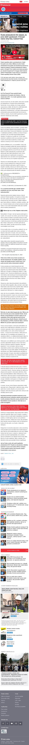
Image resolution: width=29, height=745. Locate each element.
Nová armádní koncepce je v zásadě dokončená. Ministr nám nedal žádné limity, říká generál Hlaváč (17, 565)
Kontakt (17, 704)
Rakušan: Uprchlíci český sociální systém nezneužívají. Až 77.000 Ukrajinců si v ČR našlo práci (13, 362)
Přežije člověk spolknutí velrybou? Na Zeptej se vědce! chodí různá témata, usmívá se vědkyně (17, 528)
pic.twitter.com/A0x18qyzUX (8, 251)
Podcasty (3, 713)
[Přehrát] (3, 85)
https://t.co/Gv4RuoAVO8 (7, 181)
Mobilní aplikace (5, 715)
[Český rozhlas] (5, 1)
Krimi (12, 472)
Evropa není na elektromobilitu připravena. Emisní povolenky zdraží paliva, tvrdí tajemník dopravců (17, 498)
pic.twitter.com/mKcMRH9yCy (8, 182)
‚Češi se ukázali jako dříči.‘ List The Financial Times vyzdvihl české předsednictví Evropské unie (14, 122)
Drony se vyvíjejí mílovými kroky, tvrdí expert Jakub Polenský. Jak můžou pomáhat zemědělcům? (17, 542)
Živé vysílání (5, 478)
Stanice (3, 700)
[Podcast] (2, 90)
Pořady (20, 16)
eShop (2, 702)
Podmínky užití (16, 741)
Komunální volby (5, 698)
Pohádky (4, 475)
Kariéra (17, 702)
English (23, 741)
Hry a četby (4, 472)
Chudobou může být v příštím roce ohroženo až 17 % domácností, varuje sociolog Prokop (17, 505)
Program (13, 16)
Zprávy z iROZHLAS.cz (7, 651)
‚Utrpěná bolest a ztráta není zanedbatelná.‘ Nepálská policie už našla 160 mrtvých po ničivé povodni (14, 674)
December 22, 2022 (21, 185)
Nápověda (17, 698)
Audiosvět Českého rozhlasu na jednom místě (11, 484)
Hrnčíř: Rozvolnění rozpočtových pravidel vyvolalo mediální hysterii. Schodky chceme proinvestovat (16, 571)
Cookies (3, 741)
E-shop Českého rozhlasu (9, 585)
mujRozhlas (4, 468)
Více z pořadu (5, 555)
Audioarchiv (4, 711)
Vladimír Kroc (7, 453)
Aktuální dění (5, 16)
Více (25, 16)
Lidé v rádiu (18, 700)
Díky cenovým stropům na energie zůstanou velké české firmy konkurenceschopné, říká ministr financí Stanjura (13, 307)
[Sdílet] (4, 90)
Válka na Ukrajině (5, 696)
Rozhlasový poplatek (20, 706)
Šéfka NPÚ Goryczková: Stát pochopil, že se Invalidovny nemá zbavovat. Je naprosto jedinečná (16, 558)
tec (12, 453)
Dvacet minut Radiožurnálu (7, 42)
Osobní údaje (9, 741)
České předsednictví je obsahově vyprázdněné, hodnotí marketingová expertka (17, 492)
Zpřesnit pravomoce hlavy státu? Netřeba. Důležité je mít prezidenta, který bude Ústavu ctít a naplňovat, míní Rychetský (14, 407)
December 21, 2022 (17, 254)
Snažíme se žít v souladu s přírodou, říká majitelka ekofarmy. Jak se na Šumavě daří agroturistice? (17, 522)
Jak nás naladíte (19, 696)
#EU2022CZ (16, 173)
